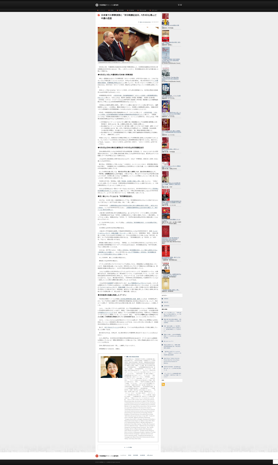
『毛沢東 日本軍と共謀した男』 (130, 181)
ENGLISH (166, 302)
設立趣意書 (131, 10)
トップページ (102, 10)
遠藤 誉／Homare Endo (145, 22)
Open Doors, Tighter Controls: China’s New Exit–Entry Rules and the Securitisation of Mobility (172, 361)
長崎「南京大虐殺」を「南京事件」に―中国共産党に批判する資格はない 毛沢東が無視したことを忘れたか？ (172, 329)
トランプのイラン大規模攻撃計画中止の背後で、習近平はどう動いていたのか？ (172, 375)
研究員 (112, 10)
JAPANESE (166, 305)
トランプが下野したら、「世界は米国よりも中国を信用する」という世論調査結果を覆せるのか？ (172, 314)
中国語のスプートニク (106, 312)
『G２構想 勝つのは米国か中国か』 (170, 26)
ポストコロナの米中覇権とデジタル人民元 (171, 220)
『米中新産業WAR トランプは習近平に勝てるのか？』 (171, 96)
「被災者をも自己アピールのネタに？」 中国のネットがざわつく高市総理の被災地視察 (172, 353)
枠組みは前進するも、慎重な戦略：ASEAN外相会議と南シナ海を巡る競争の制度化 (172, 346)
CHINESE (166, 298)
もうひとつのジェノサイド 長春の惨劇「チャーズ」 (171, 166)
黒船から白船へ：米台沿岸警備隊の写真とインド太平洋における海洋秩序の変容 (172, 336)
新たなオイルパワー (169, 341)
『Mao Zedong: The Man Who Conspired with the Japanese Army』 (170, 79)
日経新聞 (110, 283)
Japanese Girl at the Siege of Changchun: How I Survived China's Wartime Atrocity (170, 239)
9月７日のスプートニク (112, 327)
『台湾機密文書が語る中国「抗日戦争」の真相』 (171, 43)
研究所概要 (121, 10)
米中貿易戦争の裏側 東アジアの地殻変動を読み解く (171, 258)
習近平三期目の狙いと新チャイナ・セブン (170, 149)
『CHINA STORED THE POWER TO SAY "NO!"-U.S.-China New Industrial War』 (171, 60)
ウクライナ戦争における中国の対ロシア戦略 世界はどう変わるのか (171, 184)
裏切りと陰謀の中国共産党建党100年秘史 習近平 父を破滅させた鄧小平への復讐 (171, 203)
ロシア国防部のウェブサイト (137, 283)
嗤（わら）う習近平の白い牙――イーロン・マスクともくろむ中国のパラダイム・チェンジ (171, 114)
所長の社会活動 (143, 10)
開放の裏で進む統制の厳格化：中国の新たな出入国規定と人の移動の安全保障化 (172, 321)
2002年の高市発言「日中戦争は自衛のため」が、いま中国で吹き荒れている (172, 368)
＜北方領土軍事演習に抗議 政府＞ (130, 299)
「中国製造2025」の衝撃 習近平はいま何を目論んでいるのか (171, 275)
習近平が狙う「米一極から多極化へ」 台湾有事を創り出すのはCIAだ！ (171, 132)
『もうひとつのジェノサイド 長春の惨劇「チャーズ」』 (117, 287)
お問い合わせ (154, 10)
